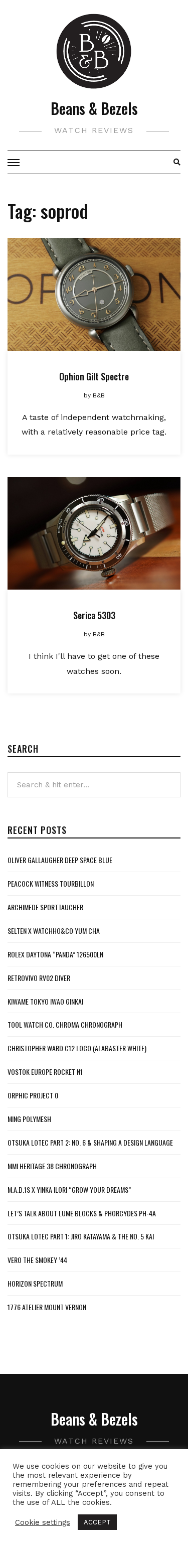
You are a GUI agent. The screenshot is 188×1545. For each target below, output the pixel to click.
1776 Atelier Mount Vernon (47, 1307)
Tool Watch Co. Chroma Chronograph (65, 1024)
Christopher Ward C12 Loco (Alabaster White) (77, 1048)
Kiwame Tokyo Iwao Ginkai (45, 1001)
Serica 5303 (94, 615)
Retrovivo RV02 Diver (39, 977)
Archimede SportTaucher (45, 907)
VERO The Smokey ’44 (37, 1259)
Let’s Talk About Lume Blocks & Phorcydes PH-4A (82, 1213)
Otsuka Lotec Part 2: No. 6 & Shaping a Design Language (90, 1142)
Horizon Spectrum (35, 1283)
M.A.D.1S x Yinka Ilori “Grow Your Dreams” (69, 1189)
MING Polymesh (29, 1118)
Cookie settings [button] (42, 1522)
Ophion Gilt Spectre (94, 376)
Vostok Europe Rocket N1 (45, 1071)
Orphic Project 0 (33, 1095)
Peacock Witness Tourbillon (51, 883)
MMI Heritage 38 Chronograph (52, 1166)
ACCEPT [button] (97, 1522)
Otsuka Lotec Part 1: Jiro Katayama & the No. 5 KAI (81, 1236)
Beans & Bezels (94, 108)
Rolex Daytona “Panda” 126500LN (55, 954)
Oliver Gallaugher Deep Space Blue (60, 860)
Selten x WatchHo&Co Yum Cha (54, 930)
